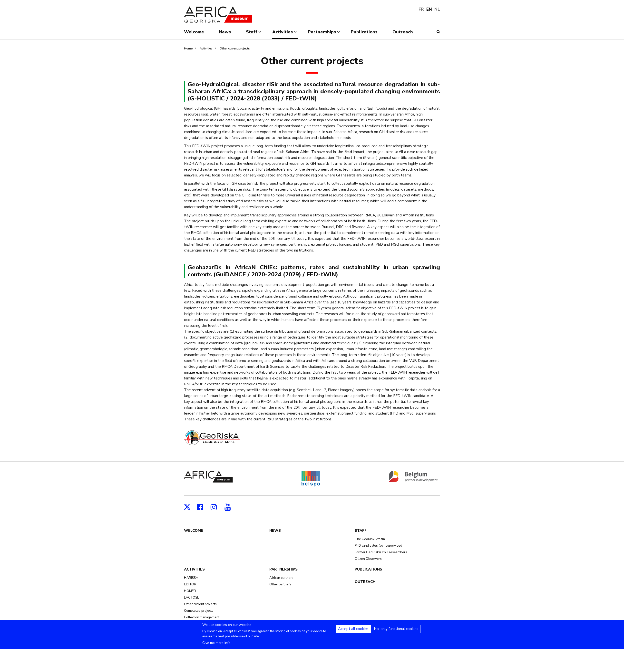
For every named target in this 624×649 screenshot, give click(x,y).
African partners (281, 577)
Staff (361, 530)
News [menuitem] (225, 32)
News (275, 530)
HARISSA (191, 577)
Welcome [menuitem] (194, 32)
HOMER (190, 591)
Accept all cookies (353, 628)
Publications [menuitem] (364, 32)
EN (429, 9)
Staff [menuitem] (251, 34)
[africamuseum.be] (208, 481)
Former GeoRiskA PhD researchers (381, 552)
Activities (206, 48)
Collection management (201, 617)
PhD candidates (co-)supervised (378, 545)
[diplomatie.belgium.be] (413, 481)
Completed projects (198, 610)
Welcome (193, 530)
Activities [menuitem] (282, 34)
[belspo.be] (311, 485)
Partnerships (283, 569)
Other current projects (235, 48)
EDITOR (190, 584)
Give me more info (216, 643)
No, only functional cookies (396, 628)
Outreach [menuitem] (402, 32)
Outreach (365, 581)
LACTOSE (191, 597)
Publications (368, 569)
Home (188, 48)
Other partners (280, 584)
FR (421, 9)
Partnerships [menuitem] (322, 34)
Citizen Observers (368, 558)
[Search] (438, 31)
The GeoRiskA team (370, 539)
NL (437, 9)
